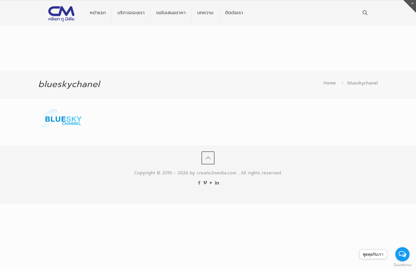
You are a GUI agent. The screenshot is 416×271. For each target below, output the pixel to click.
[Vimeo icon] (205, 183)
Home (329, 83)
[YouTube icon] (211, 183)
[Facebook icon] (199, 183)
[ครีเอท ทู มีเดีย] (61, 13)
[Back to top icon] (208, 157)
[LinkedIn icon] (217, 183)
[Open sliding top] (409, 6)
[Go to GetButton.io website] (402, 265)
